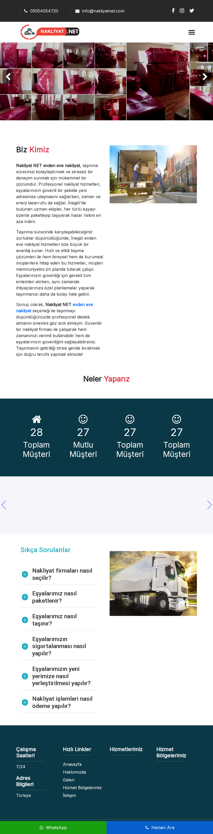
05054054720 (43, 10)
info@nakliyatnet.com (102, 10)
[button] (209, 505)
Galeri (68, 779)
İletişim (69, 795)
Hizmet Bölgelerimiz (82, 787)
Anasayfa (72, 764)
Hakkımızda (74, 772)
